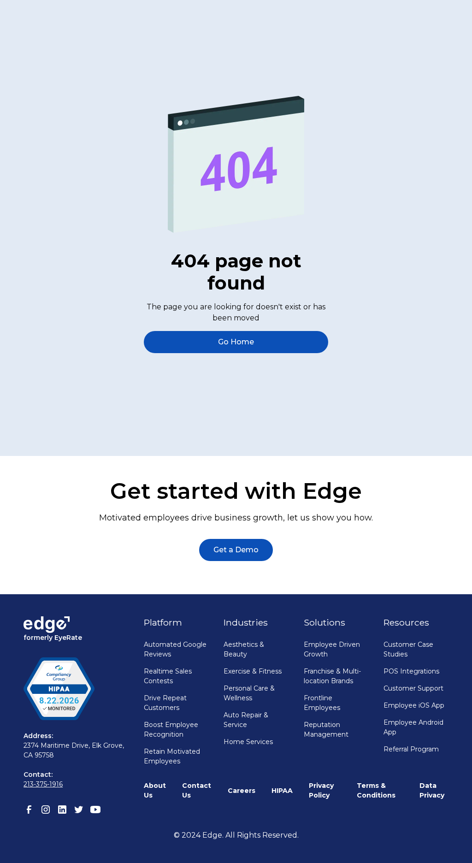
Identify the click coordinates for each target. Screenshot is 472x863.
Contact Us (196, 790)
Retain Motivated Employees (172, 756)
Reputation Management (326, 730)
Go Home (236, 341)
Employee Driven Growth (332, 649)
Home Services (248, 742)
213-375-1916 (43, 784)
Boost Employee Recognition (171, 730)
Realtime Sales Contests (168, 676)
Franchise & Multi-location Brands (332, 676)
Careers (241, 790)
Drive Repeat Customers (165, 703)
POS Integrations (411, 671)
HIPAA (282, 790)
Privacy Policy (321, 790)
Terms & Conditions (376, 790)
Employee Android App (413, 727)
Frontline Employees (322, 703)
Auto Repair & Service (246, 720)
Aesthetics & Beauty (244, 649)
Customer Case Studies (408, 649)
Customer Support (413, 688)
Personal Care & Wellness (249, 693)
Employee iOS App (414, 705)
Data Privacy (431, 790)
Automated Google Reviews (175, 649)
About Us (155, 790)
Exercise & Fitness (253, 671)
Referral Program (411, 749)
